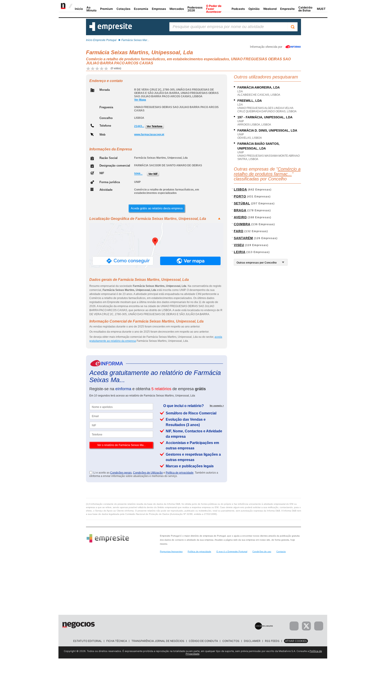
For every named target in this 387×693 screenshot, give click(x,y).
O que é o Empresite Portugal (231, 551)
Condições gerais (121, 472)
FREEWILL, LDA (249, 100)
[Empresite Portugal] (110, 30)
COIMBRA (242, 224)
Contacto (281, 551)
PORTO (240, 196)
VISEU (239, 245)
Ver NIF (153, 173)
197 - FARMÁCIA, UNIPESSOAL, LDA (264, 117)
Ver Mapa (140, 99)
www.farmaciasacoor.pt (149, 134)
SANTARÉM (243, 238)
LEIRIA (239, 252)
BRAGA (240, 210)
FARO (238, 231)
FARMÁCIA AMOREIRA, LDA (258, 87)
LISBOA (240, 189)
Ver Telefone (154, 126)
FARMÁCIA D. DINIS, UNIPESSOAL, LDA (267, 130)
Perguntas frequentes (171, 551)
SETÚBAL (242, 203)
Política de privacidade (180, 472)
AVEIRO (240, 217)
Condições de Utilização (148, 472)
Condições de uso (261, 551)
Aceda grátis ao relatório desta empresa (157, 208)
